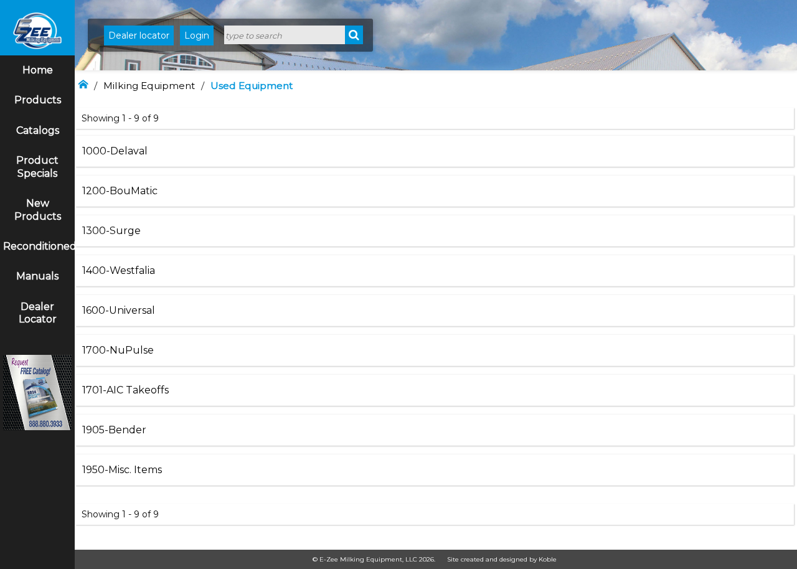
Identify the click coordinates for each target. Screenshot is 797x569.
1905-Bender (114, 430)
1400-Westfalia (118, 270)
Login (196, 35)
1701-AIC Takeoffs (125, 390)
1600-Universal (118, 310)
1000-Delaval (115, 151)
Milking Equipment (149, 86)
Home (37, 70)
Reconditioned (39, 246)
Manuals (37, 276)
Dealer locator (138, 35)
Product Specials (37, 166)
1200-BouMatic (120, 191)
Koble (548, 559)
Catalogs (37, 130)
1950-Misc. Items (122, 470)
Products (37, 100)
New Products (37, 209)
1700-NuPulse (118, 350)
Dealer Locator (38, 313)
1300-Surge (111, 231)
